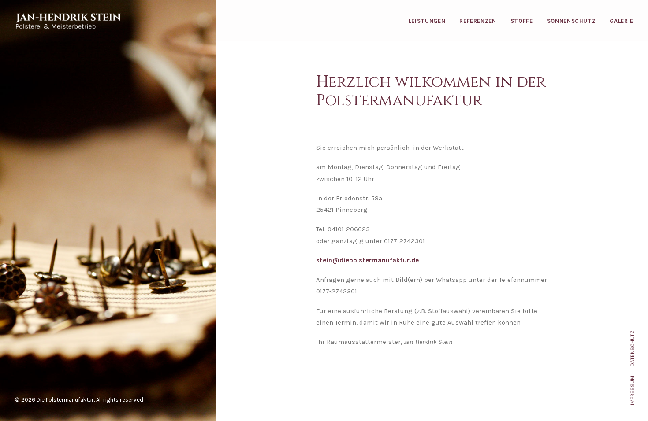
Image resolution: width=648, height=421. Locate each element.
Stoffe (521, 21)
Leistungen (427, 21)
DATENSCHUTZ (632, 348)
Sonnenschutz (571, 21)
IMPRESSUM (632, 390)
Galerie (621, 21)
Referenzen (477, 21)
